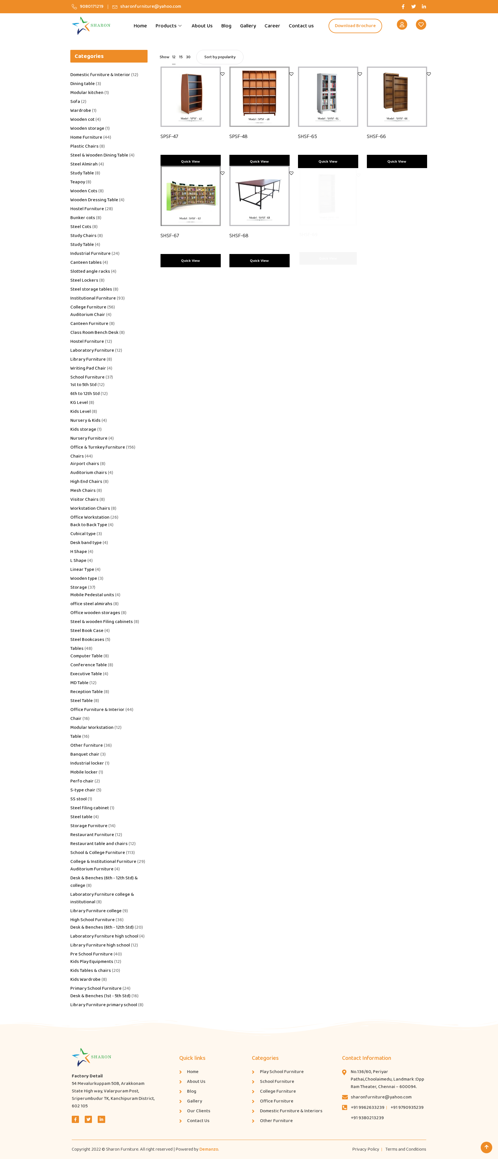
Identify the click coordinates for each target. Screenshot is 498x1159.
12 (174, 57)
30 (188, 57)
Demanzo (208, 1149)
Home (140, 26)
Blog (226, 26)
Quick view (190, 162)
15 (181, 57)
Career (272, 26)
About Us (202, 26)
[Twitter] (413, 6)
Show (164, 57)
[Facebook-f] (403, 6)
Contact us (301, 26)
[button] (222, 73)
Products (166, 26)
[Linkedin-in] (424, 6)
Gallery (248, 26)
